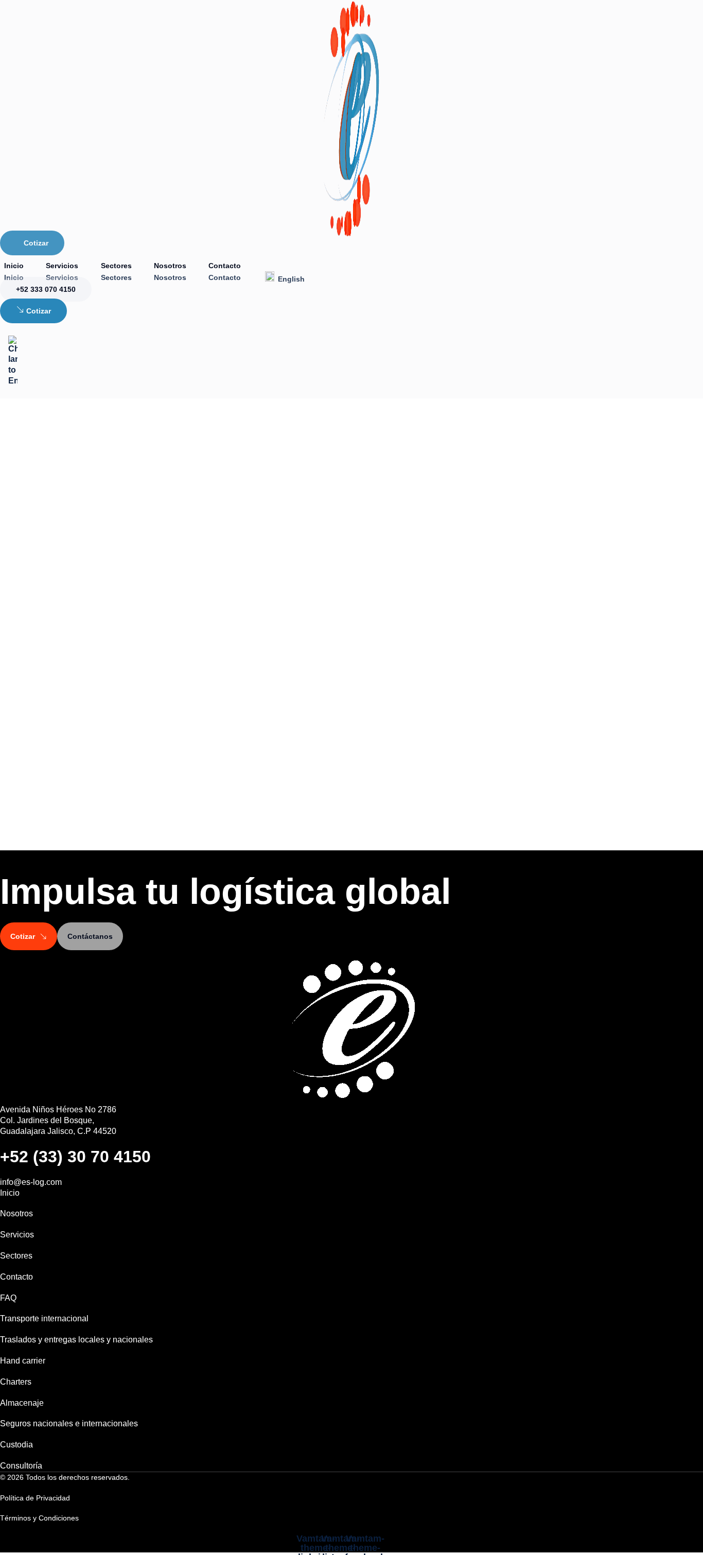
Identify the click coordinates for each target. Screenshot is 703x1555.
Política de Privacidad (35, 1498)
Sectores (116, 265)
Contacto (224, 265)
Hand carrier (22, 1360)
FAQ (8, 1298)
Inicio (14, 265)
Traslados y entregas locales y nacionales (76, 1339)
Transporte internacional (44, 1318)
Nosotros (170, 265)
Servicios (62, 265)
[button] (65, 1477)
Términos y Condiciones (39, 1518)
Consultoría (21, 1465)
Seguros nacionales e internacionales (69, 1423)
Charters (15, 1381)
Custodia (16, 1444)
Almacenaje (22, 1403)
